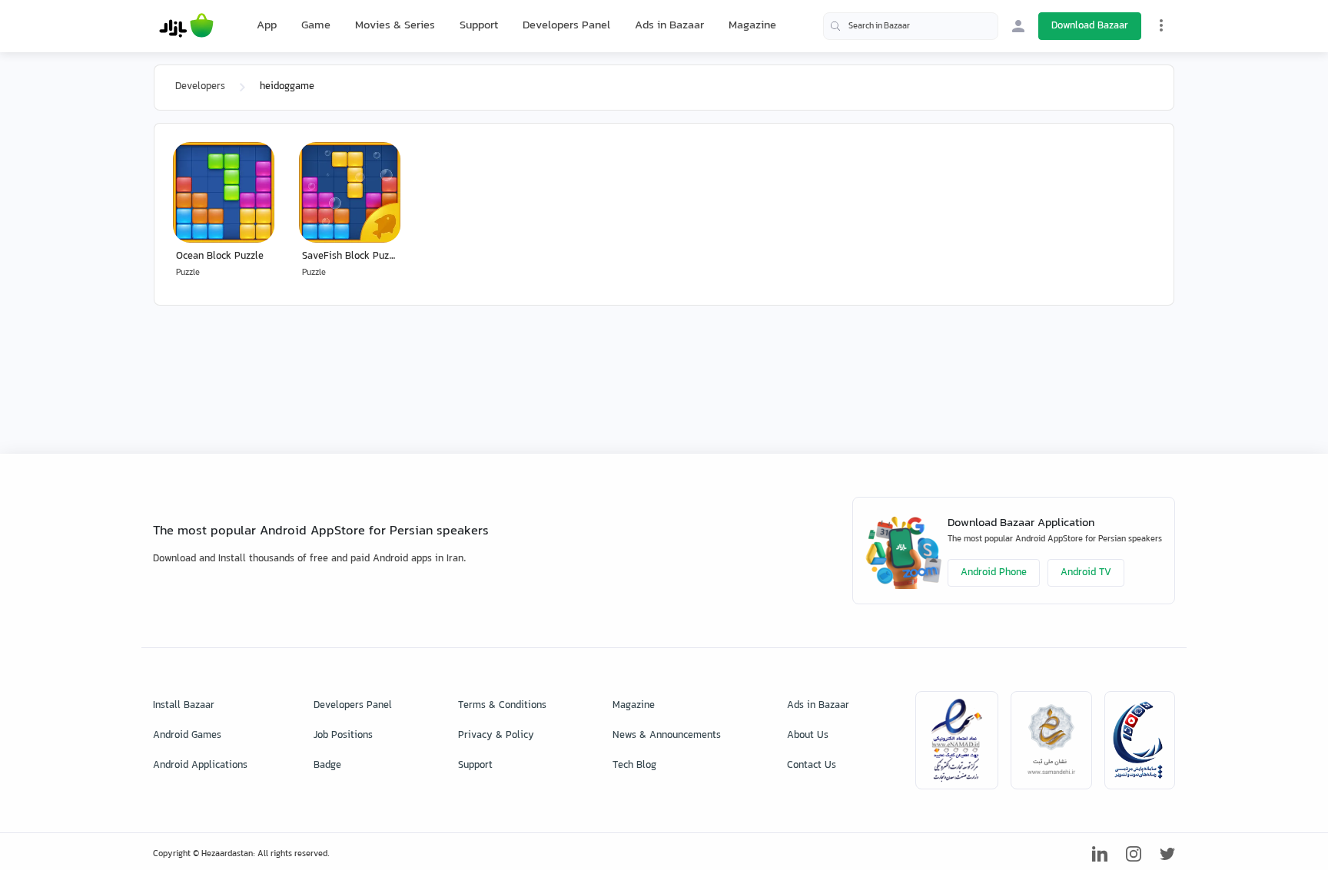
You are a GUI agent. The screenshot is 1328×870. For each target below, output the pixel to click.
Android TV (1086, 572)
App (267, 26)
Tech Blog (634, 765)
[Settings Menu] (1161, 25)
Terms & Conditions (502, 705)
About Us (807, 735)
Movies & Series (395, 25)
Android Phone (994, 572)
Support (479, 25)
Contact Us (811, 765)
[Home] (186, 26)
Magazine (752, 25)
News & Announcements (667, 735)
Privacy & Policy (496, 735)
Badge (327, 765)
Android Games (187, 735)
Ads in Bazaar (669, 25)
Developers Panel (566, 25)
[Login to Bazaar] (1018, 26)
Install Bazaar (183, 705)
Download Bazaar (1089, 26)
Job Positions (343, 735)
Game (315, 26)
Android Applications (200, 765)
